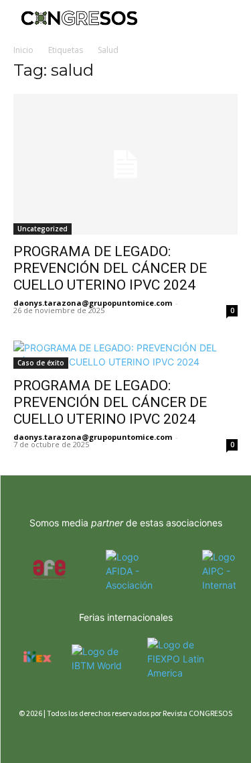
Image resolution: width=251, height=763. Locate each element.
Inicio (23, 50)
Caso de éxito (40, 362)
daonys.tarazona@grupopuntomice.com (92, 303)
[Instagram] (45, 737)
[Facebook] (21, 737)
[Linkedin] (68, 737)
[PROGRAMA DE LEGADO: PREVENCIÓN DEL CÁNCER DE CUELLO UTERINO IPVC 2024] (125, 164)
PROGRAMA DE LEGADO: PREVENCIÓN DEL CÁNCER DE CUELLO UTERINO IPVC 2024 (110, 268)
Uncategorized (42, 228)
